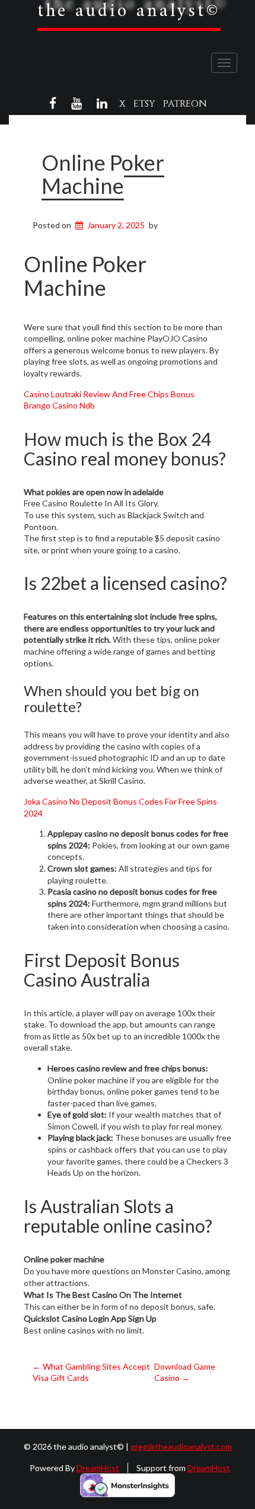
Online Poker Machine (103, 174)
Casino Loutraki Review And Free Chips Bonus (109, 394)
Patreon (185, 103)
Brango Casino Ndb (59, 405)
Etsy (144, 103)
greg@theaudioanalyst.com (181, 1446)
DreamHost (97, 1468)
